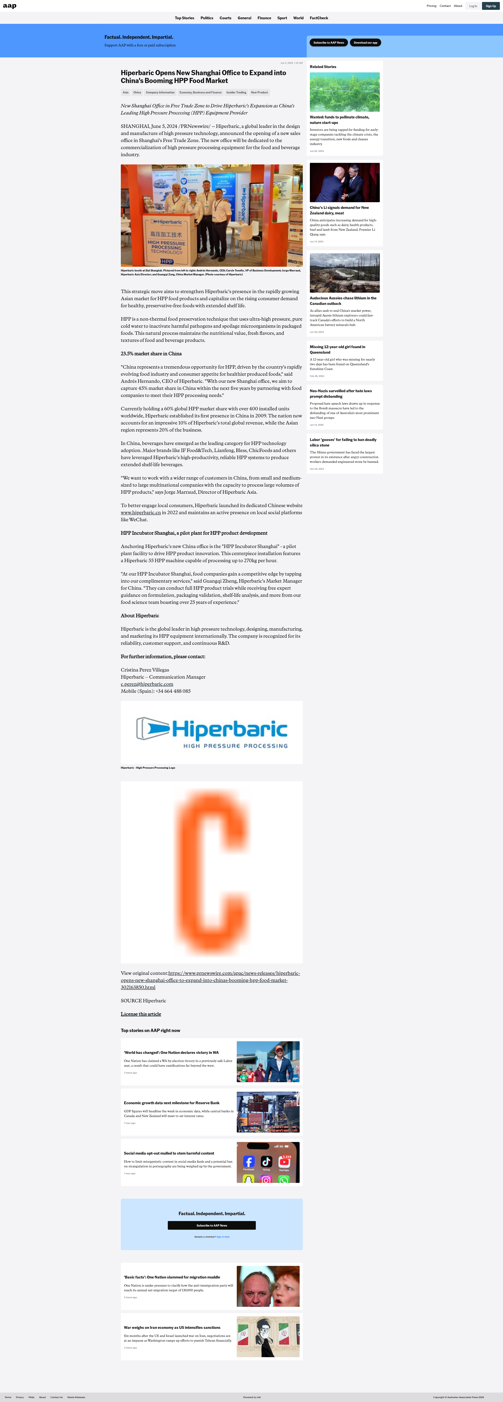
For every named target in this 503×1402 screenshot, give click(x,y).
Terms (8, 1397)
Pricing (432, 6)
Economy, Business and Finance (201, 92)
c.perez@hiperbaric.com (147, 684)
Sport (282, 17)
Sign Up (491, 6)
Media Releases (76, 1397)
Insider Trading (236, 92)
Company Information (160, 92)
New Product (259, 92)
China (137, 92)
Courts (225, 17)
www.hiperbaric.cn (141, 512)
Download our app (365, 42)
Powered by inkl (252, 1397)
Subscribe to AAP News (329, 42)
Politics (207, 17)
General (244, 17)
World (298, 17)
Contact (445, 6)
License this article (141, 1014)
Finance (264, 17)
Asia (126, 92)
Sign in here (223, 1236)
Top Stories (184, 17)
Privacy (20, 1397)
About (458, 6)
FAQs (31, 1397)
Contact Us (56, 1397)
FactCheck (319, 17)
